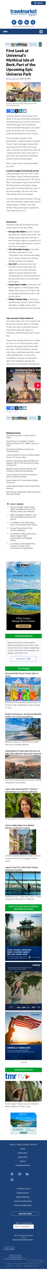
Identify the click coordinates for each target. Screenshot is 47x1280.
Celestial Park (13, 343)
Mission (22, 1148)
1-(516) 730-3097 (8, 1249)
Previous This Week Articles (22, 1205)
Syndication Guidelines (22, 1165)
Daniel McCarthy (13, 79)
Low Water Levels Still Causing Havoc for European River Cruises (23, 524)
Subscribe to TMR (23, 659)
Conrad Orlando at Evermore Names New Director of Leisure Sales (23, 456)
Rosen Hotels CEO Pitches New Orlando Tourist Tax (22, 481)
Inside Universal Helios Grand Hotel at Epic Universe (23, 487)
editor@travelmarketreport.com (23, 1239)
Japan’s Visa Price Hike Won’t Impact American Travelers (21, 868)
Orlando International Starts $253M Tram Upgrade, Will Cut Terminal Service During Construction (22, 463)
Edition (40, 3)
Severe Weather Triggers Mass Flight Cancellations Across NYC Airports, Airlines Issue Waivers (23, 509)
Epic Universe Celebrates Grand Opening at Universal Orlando (23, 493)
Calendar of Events (23, 1193)
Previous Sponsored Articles (23, 1201)
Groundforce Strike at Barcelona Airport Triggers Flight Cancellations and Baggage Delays (23, 537)
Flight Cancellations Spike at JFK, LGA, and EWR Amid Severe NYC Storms (23, 517)
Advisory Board (23, 1157)
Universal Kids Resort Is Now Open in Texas (21, 436)
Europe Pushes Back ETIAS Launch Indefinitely (21, 529)
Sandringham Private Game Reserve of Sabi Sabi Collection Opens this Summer (23, 752)
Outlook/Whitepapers (23, 1197)
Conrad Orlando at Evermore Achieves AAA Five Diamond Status (21, 476)
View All (23, 1062)
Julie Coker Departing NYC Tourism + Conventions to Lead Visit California (22, 790)
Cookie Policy (10, 1265)
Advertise (23, 1161)
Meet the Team (22, 1153)
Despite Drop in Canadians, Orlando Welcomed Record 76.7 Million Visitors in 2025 (22, 443)
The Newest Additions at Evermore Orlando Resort (20, 450)
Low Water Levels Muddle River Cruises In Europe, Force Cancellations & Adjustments (22, 546)
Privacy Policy (19, 1265)
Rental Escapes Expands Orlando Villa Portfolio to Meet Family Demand (21, 470)
